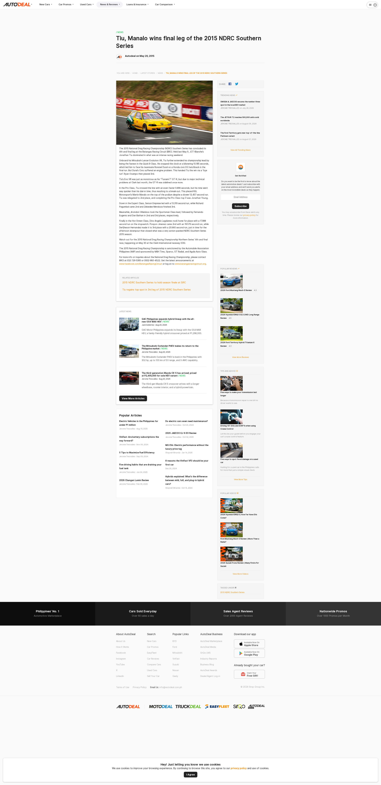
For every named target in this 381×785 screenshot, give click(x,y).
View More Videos (240, 574)
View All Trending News (241, 150)
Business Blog (207, 664)
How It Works (122, 647)
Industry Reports (208, 659)
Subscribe (241, 206)
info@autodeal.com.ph (170, 687)
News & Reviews (109, 4)
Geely (175, 676)
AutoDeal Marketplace (211, 641)
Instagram (121, 659)
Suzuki (175, 664)
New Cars (44, 4)
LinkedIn (120, 676)
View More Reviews (240, 357)
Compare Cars (154, 664)
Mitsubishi (177, 653)
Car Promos (65, 4)
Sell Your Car (153, 676)
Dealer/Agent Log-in (210, 676)
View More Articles (133, 398)
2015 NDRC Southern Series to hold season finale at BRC (154, 282)
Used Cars (86, 4)
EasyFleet (152, 653)
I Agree (190, 774)
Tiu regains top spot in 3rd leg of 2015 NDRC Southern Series (156, 289)
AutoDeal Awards (208, 670)
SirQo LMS (205, 653)
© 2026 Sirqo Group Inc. (253, 687)
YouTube (120, 664)
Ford (174, 647)
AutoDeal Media (208, 647)
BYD (174, 641)
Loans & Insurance (137, 4)
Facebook (121, 653)
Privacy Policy (140, 687)
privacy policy (239, 768)
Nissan (175, 670)
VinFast (176, 659)
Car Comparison (164, 4)
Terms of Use (122, 687)
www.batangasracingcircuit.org (190, 264)
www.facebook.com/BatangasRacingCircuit (140, 264)
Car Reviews (153, 659)
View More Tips (240, 479)
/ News (119, 32)
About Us (120, 641)
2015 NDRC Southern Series (232, 592)
